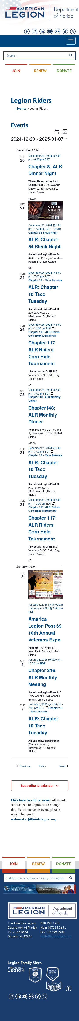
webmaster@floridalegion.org (33, 819)
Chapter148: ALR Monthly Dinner (42, 414)
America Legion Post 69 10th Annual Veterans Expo (45, 629)
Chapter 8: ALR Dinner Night (45, 170)
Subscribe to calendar (37, 785)
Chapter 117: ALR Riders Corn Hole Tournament (42, 353)
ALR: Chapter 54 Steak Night (44, 243)
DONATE (64, 70)
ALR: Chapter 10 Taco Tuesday (43, 294)
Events (21, 108)
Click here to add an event (31, 800)
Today (42, 766)
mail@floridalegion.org (56, 936)
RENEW (40, 70)
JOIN (16, 70)
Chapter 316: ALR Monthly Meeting (42, 677)
